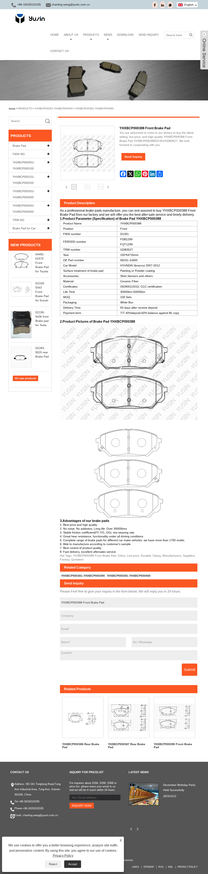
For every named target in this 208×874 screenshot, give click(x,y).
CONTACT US (59, 51)
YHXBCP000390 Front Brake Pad (173, 746)
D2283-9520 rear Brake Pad (42, 352)
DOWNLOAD (125, 34)
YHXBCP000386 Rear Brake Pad (80, 746)
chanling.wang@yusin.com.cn (71, 4)
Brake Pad (19, 145)
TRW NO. (19, 220)
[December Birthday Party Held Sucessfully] (143, 793)
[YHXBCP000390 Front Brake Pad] (174, 717)
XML (170, 866)
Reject (53, 864)
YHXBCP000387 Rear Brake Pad (126, 746)
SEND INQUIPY (149, 34)
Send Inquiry (133, 156)
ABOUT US (71, 34)
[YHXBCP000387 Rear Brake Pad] (129, 717)
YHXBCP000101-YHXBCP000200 (24, 179)
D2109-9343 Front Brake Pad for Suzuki (42, 292)
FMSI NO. (19, 154)
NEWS (108, 34)
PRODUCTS (91, 34)
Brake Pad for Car (24, 228)
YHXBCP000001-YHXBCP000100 (24, 165)
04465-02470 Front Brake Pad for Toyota (42, 263)
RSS (161, 866)
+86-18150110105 (29, 4)
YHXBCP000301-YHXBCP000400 (54, 108)
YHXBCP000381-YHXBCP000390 (94, 108)
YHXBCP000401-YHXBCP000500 (24, 208)
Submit (189, 670)
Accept (72, 864)
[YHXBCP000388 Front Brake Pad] (74, 187)
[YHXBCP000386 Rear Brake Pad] (83, 717)
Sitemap (148, 866)
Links (135, 866)
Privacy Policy (188, 866)
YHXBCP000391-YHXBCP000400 (129, 575)
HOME (54, 34)
